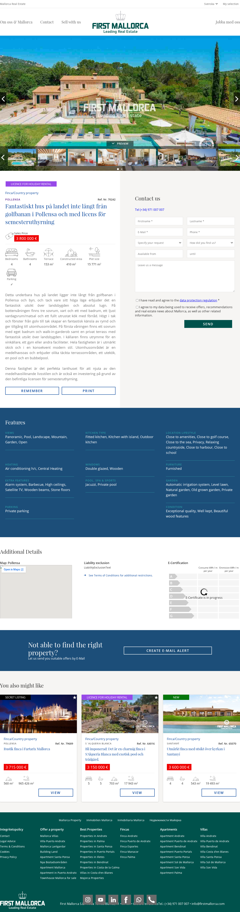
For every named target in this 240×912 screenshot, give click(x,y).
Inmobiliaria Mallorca (131, 820)
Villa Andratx (208, 836)
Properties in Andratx (93, 836)
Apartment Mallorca (52, 867)
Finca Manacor (129, 851)
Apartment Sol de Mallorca (177, 862)
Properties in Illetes (92, 857)
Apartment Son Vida (172, 867)
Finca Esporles (129, 846)
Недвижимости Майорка (165, 820)
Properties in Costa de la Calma (99, 867)
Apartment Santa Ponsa (55, 857)
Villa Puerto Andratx (52, 841)
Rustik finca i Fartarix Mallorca (27, 749)
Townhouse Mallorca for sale (58, 878)
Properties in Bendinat (94, 862)
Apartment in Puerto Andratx (58, 872)
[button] (118, 169)
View (56, 792)
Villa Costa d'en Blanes (214, 851)
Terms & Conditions (12, 846)
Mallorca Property (70, 820)
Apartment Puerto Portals (176, 851)
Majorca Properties (92, 878)
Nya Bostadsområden (53, 862)
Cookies (5, 851)
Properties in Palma (92, 841)
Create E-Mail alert (167, 650)
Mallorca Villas (49, 836)
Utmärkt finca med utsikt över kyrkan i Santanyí (196, 751)
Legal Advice (8, 841)
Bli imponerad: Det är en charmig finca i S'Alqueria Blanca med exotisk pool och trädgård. (115, 754)
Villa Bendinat (209, 846)
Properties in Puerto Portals (97, 851)
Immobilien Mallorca (99, 820)
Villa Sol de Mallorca (213, 862)
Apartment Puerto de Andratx (178, 841)
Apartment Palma (171, 872)
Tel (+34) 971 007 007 (149, 210)
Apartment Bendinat (173, 846)
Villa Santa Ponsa (211, 857)
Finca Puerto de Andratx (135, 841)
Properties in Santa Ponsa (96, 846)
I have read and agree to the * (179, 300)
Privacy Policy (8, 857)
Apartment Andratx (172, 836)
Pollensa (12, 199)
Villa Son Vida (208, 867)
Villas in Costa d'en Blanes (96, 872)
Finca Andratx (128, 836)
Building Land (49, 851)
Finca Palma (127, 857)
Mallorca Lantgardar (53, 846)
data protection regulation (198, 300)
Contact (47, 21)
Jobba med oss (228, 21)
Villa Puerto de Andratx (214, 841)
